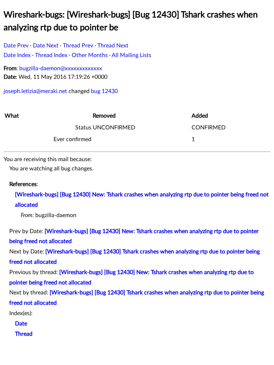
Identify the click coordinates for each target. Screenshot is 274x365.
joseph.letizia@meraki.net (35, 91)
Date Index (17, 55)
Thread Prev (78, 45)
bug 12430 (104, 91)
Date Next (46, 45)
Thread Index (51, 55)
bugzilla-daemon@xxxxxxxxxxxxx (60, 68)
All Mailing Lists (131, 55)
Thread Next (112, 45)
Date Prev (16, 45)
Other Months (90, 55)
